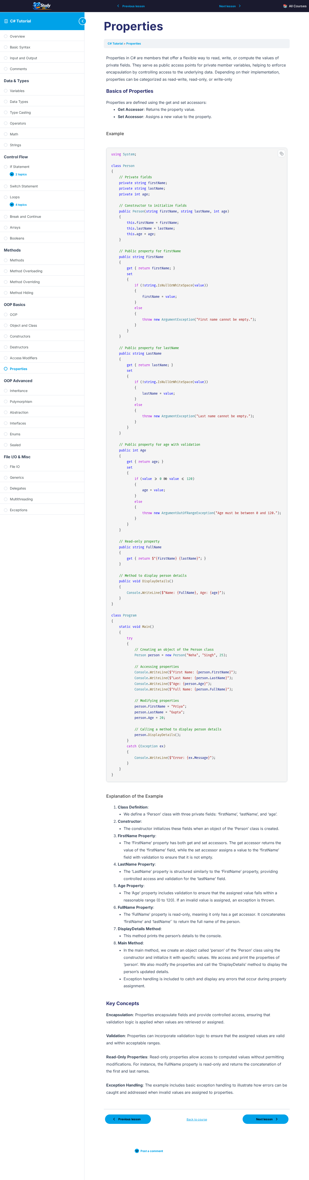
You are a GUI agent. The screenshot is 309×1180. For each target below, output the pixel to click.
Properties (133, 43)
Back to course (197, 1119)
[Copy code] (281, 153)
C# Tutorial (20, 21)
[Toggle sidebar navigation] (74, 21)
